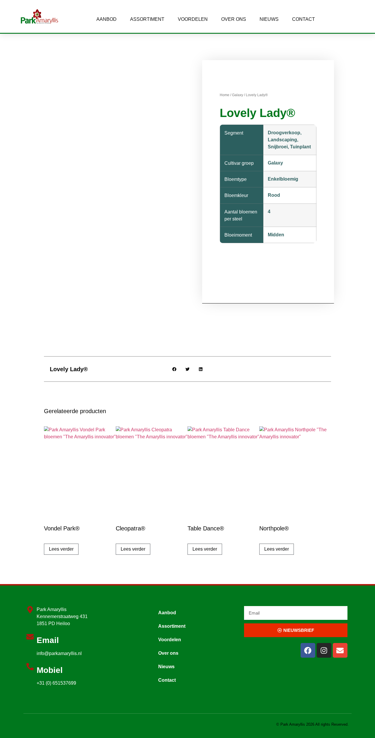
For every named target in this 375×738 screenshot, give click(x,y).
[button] (174, 369)
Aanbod (106, 19)
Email (48, 640)
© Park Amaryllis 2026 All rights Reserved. (312, 724)
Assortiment (147, 19)
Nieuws (269, 19)
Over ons (233, 19)
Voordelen (193, 19)
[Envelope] (340, 650)
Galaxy (237, 95)
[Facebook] (308, 650)
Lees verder (61, 549)
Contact (303, 19)
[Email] (30, 636)
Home (224, 95)
